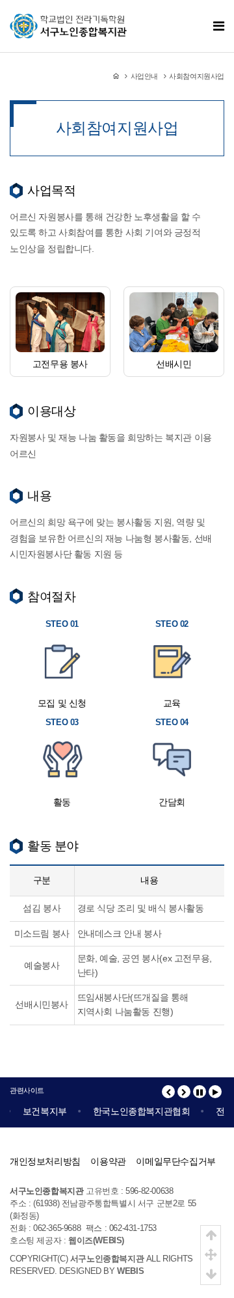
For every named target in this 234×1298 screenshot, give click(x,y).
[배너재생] (215, 1091)
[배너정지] (199, 1091)
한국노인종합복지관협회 (138, 1111)
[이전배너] (168, 1091)
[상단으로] (210, 1235)
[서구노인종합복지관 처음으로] (68, 20)
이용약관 (107, 1161)
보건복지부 (42, 1111)
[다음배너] (183, 1091)
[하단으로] (210, 1274)
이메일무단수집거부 (175, 1161)
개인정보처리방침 (45, 1161)
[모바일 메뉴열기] (218, 26)
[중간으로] (210, 1255)
